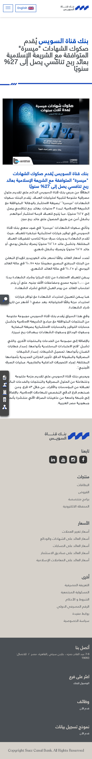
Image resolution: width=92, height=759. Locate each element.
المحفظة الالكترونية (76, 506)
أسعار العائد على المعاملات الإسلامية (62, 560)
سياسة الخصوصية (76, 620)
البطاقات (83, 484)
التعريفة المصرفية (77, 584)
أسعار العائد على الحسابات (71, 545)
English (22, 8)
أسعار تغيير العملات (75, 531)
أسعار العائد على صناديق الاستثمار (65, 552)
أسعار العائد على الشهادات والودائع (64, 538)
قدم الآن (84, 708)
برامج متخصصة (78, 499)
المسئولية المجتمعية (75, 592)
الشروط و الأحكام (77, 599)
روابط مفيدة (81, 613)
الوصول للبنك (81, 683)
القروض (83, 491)
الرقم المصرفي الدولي (73, 606)
